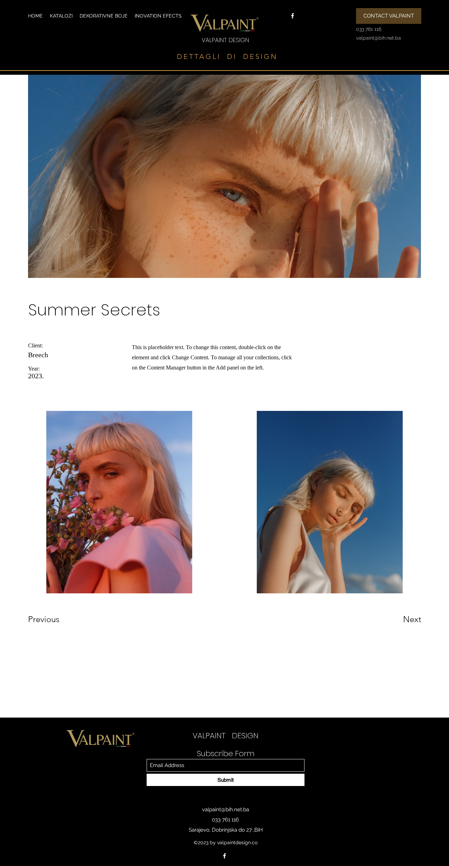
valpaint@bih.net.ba (225, 809)
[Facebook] (292, 15)
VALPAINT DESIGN (225, 40)
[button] (61, 16)
